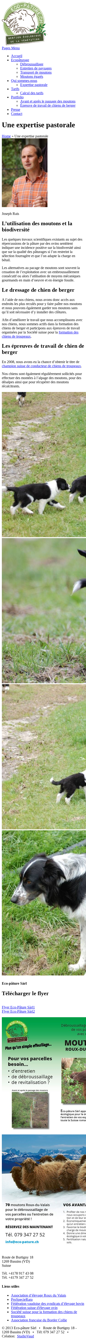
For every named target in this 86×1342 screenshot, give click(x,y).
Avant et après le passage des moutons (47, 101)
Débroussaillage (31, 64)
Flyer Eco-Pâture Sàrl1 (18, 1007)
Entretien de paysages (36, 68)
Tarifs (15, 89)
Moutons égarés (31, 76)
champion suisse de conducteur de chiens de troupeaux (41, 366)
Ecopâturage (20, 60)
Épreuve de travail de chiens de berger (47, 105)
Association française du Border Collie (39, 1320)
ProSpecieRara (22, 1299)
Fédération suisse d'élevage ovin (34, 1308)
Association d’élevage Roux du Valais (38, 1295)
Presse (15, 109)
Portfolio (17, 97)
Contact (16, 114)
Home (6, 136)
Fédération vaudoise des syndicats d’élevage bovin (47, 1304)
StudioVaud (25, 1336)
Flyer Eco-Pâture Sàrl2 (18, 1011)
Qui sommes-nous (24, 81)
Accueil (16, 56)
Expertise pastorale (33, 85)
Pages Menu (11, 48)
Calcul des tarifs (31, 93)
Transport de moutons (36, 72)
